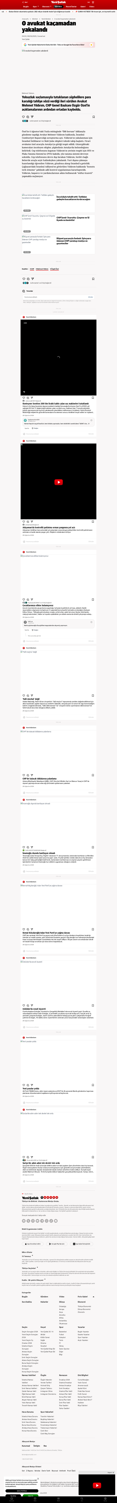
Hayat (43, 1327)
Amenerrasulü (83, 1386)
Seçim (24, 1327)
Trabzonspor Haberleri (49, 1428)
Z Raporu (29, 1471)
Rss (45, 1446)
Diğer (61, 1352)
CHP (32, 269)
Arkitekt (62, 1471)
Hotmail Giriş (45, 1386)
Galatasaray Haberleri (48, 1422)
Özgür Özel (55, 269)
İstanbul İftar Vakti (65, 1391)
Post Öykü (71, 1471)
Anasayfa (25, 19)
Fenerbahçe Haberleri (49, 1425)
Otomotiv (81, 1312)
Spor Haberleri (47, 1412)
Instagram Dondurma (48, 1394)
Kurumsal (26, 1446)
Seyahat (44, 1346)
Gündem (35, 19)
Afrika (61, 1318)
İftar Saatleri (63, 1406)
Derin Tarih (46, 1471)
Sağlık (43, 1340)
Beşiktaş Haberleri (47, 1419)
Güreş (61, 1346)
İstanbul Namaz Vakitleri (27, 1381)
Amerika (62, 1315)
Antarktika (63, 1321)
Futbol (61, 1335)
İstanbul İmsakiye (65, 1383)
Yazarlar (81, 1327)
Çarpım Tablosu (46, 1388)
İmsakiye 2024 (64, 1380)
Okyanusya (63, 1324)
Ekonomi (81, 1302)
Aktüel (43, 1335)
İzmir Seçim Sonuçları (30, 1357)
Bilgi (60, 1355)
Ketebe (37, 1471)
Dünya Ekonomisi (84, 1309)
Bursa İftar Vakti (65, 1400)
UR (57, 1197)
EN (45, 1197)
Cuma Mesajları (83, 1380)
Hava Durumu (28, 1412)
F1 (60, 1343)
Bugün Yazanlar (83, 1332)
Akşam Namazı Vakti (29, 1400)
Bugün (25, 1296)
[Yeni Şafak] (58, 2)
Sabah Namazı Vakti (29, 1391)
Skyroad (55, 1471)
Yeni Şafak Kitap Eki (48, 1349)
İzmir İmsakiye (64, 1388)
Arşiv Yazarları (83, 1340)
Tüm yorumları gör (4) (34, 636)
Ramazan (63, 1375)
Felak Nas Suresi (84, 1391)
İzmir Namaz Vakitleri (29, 1388)
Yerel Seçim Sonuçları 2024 (30, 1336)
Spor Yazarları (83, 1337)
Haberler (44, 1302)
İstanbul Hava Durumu (30, 1417)
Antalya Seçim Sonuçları (27, 1367)
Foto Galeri (83, 1296)
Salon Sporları (64, 1349)
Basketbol (63, 1332)
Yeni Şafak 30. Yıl (47, 1332)
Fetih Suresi (82, 1394)
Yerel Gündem (46, 19)
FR (51, 1197)
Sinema (43, 1343)
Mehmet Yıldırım (42, 269)
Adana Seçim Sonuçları (30, 1360)
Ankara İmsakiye (65, 1386)
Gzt (23, 1471)
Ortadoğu (62, 1306)
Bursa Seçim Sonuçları (30, 1363)
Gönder (90, 297)
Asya (61, 1312)
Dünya (62, 1302)
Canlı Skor (44, 1431)
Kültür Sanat (45, 1337)
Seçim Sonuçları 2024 (30, 1332)
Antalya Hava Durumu (29, 1428)
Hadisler (81, 1403)
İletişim (37, 1446)
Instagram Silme (46, 1391)
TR (42, 1197)
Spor (61, 1327)
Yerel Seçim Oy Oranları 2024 (27, 1341)
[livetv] (88, 2)
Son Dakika (27, 1302)
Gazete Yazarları (83, 1335)
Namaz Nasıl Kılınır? (85, 1397)
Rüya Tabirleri (83, 1406)
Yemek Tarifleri (46, 1383)
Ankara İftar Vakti (65, 1394)
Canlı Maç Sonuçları (48, 1434)
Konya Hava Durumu (29, 1431)
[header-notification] (93, 2)
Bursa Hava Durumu (29, 1425)
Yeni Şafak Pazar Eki (48, 1352)
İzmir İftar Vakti (64, 1403)
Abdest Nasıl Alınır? (85, 1400)
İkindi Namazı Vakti (28, 1397)
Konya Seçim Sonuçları (30, 1372)
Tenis (61, 1340)
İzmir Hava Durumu (29, 1422)
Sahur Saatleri (64, 1408)
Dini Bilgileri (83, 1375)
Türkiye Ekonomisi (84, 1306)
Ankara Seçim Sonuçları (27, 1353)
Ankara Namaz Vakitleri (30, 1386)
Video (61, 1296)
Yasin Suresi (82, 1383)
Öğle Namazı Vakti (28, 1394)
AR (48, 1197)
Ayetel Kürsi (82, 1388)
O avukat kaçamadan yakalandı (64, 19)
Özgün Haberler (46, 1380)
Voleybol (62, 1337)
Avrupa (61, 1309)
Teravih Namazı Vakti (29, 1406)
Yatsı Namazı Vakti (28, 1403)
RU (54, 1197)
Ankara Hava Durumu (29, 1419)
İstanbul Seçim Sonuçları (27, 1347)
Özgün (43, 1375)
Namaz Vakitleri (29, 1375)
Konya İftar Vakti (65, 1397)
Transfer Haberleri (47, 1417)
